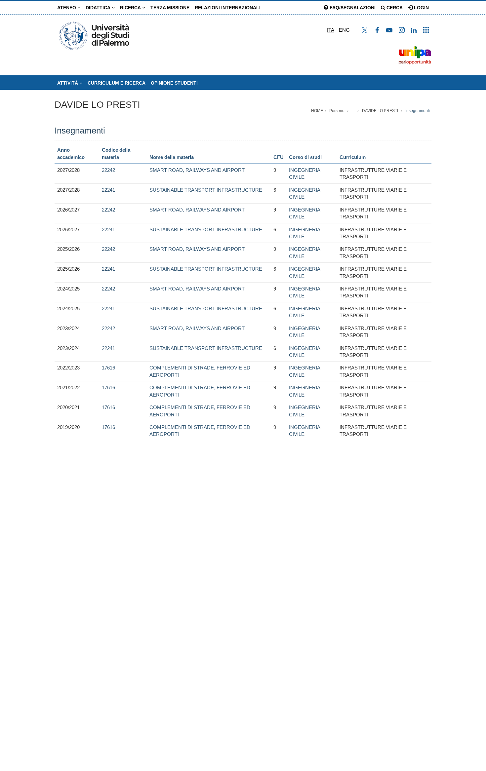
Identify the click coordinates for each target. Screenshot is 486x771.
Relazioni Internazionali (228, 7)
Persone (336, 110)
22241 (108, 190)
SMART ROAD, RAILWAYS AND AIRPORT (197, 170)
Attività (68, 83)
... (353, 110)
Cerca (394, 7)
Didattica (99, 7)
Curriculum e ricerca (116, 83)
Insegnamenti (417, 110)
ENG (344, 30)
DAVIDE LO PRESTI (97, 104)
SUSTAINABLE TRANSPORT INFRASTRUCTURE (205, 190)
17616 (108, 367)
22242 (108, 170)
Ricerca (131, 7)
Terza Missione (169, 7)
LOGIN (421, 7)
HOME (317, 110)
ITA (330, 30)
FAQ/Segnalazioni (352, 7)
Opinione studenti (174, 83)
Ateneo (67, 7)
